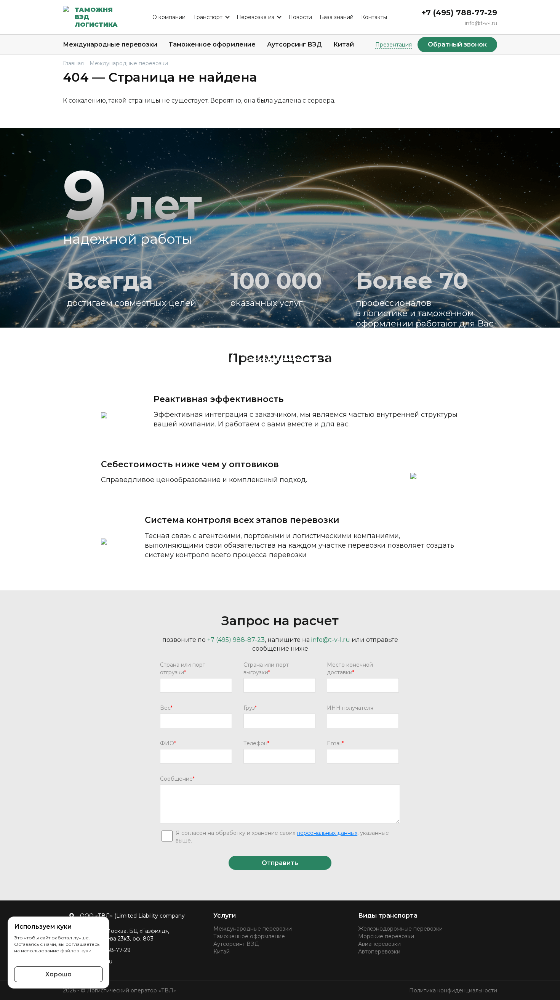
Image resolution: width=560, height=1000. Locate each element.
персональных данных (327, 833)
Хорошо (58, 974)
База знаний (337, 17)
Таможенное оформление (212, 44)
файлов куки (75, 950)
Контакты (374, 17)
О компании (169, 17)
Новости (300, 17)
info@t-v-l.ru (481, 23)
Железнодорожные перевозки (400, 928)
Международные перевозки (110, 44)
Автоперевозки (379, 951)
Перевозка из (255, 17)
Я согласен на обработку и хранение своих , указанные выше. (282, 837)
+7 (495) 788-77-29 (459, 12)
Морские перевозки (386, 936)
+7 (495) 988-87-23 (236, 639)
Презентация (393, 44)
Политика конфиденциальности (453, 990)
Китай (343, 44)
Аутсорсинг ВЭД (294, 44)
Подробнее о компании (280, 359)
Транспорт (207, 17)
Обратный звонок (457, 44)
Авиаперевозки (379, 944)
